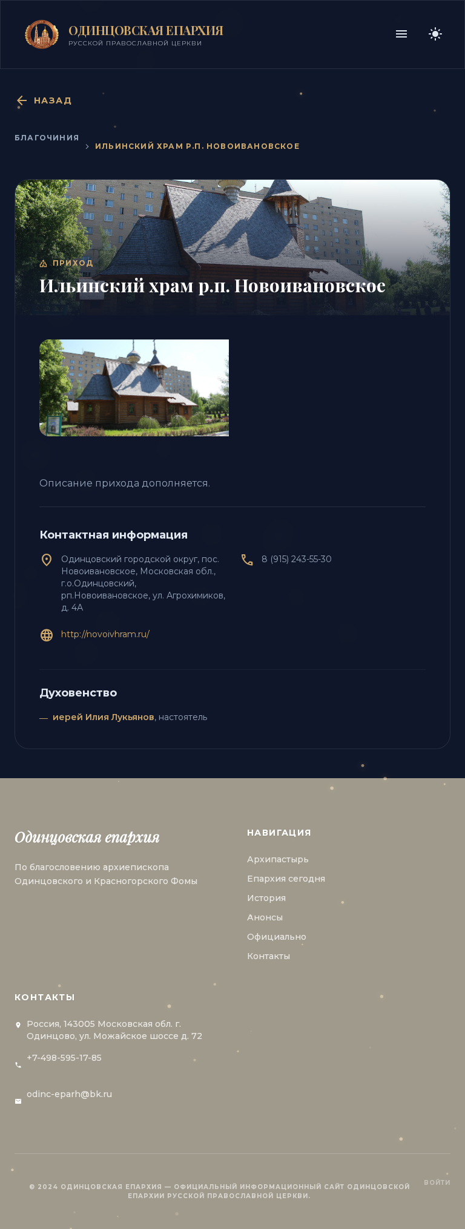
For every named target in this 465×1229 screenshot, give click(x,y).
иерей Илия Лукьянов (103, 717)
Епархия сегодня (286, 878)
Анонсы (265, 917)
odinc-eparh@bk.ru (69, 1094)
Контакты (268, 956)
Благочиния (47, 137)
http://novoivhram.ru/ (105, 634)
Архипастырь (278, 859)
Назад (43, 100)
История (266, 898)
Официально (276, 936)
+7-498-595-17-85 (64, 1057)
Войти (437, 1183)
